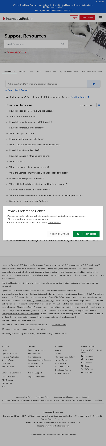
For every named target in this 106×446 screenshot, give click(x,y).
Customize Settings (59, 233)
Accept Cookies (88, 233)
